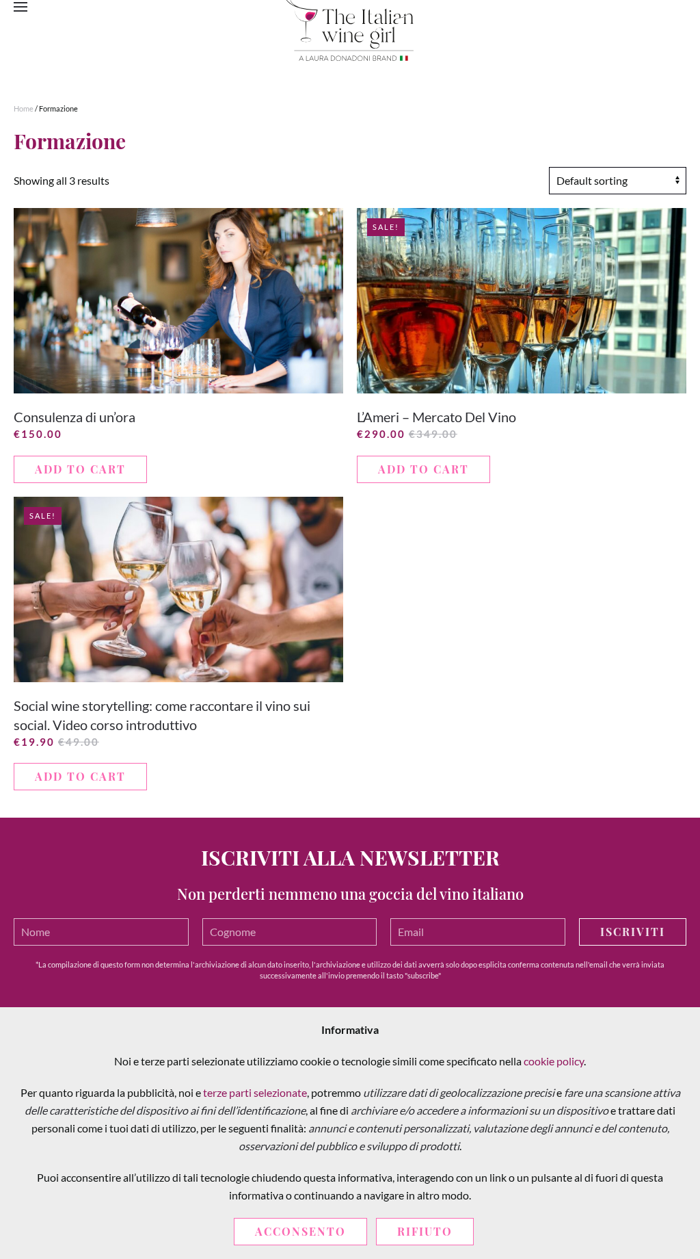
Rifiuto (425, 1231)
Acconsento (300, 1231)
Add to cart (80, 469)
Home (23, 108)
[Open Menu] (20, 7)
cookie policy (554, 1060)
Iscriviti (632, 931)
